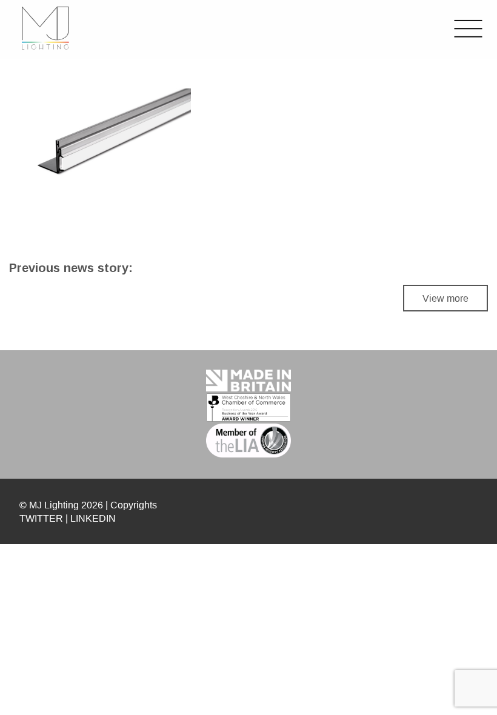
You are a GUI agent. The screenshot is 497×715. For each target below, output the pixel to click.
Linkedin (93, 518)
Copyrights (133, 504)
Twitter (41, 518)
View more (445, 298)
